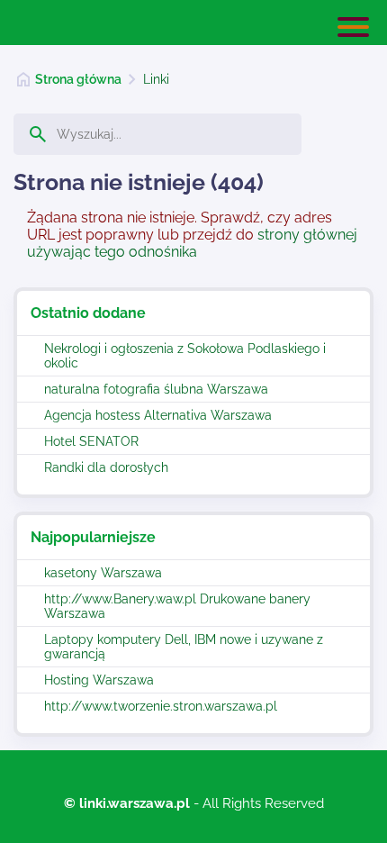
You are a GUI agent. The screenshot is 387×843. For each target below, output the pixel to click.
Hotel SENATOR (91, 441)
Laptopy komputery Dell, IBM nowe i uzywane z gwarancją (183, 646)
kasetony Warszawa (103, 573)
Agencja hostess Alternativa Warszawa (158, 415)
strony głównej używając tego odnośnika (192, 243)
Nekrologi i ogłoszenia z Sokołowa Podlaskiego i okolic (185, 355)
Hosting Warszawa (99, 680)
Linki (156, 79)
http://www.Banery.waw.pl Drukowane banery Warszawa (177, 606)
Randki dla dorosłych (106, 467)
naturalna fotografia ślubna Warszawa (156, 389)
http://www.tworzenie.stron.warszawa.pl (160, 706)
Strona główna (78, 79)
